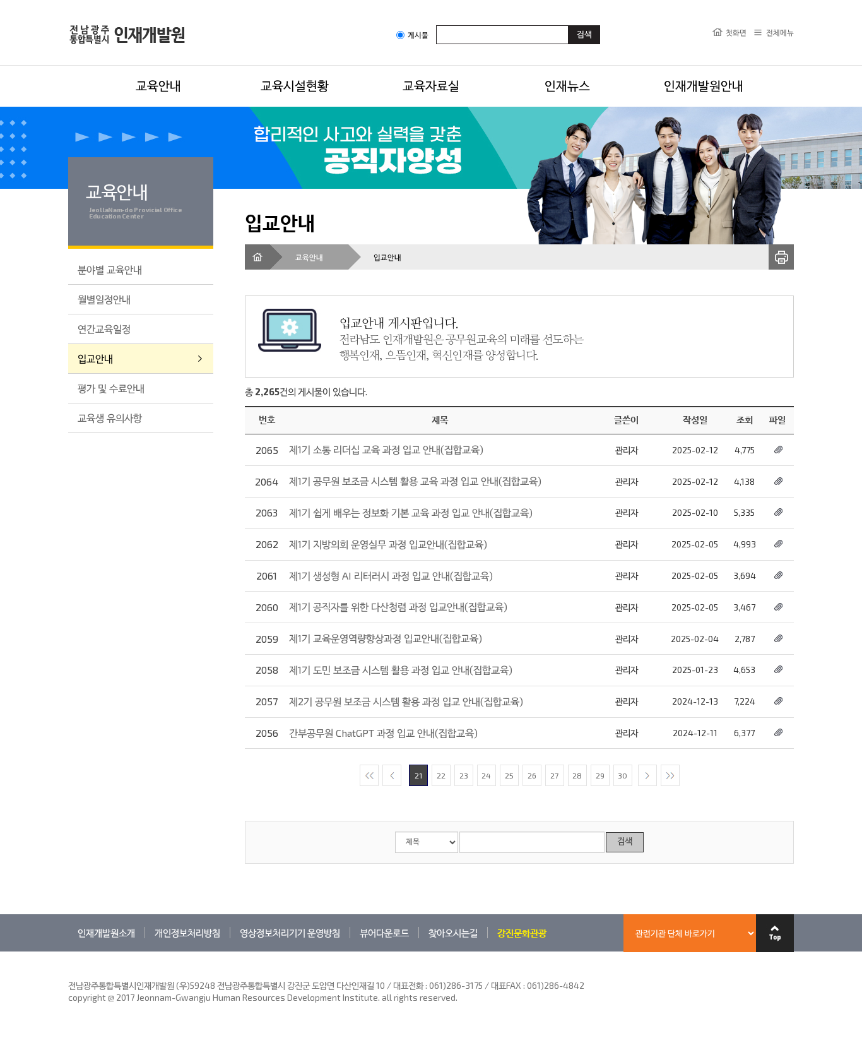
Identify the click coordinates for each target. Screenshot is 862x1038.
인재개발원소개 (106, 932)
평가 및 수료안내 (111, 388)
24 (486, 775)
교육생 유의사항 (110, 418)
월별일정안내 (104, 299)
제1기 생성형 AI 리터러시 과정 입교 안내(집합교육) (391, 576)
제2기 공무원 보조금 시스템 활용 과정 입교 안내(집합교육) (406, 701)
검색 (624, 842)
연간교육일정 (104, 329)
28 (577, 775)
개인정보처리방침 (187, 932)
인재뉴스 (567, 85)
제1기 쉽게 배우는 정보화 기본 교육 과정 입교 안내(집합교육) (411, 512)
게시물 (418, 35)
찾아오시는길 (453, 932)
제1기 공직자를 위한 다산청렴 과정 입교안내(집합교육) (398, 606)
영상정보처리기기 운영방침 (290, 932)
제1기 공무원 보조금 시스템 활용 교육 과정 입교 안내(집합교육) (415, 481)
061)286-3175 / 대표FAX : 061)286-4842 (506, 985)
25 (509, 775)
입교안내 (95, 358)
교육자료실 (431, 85)
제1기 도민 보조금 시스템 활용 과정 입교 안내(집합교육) (400, 670)
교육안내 (158, 85)
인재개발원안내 (703, 85)
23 (463, 775)
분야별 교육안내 (110, 269)
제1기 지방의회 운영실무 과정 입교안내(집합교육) (388, 544)
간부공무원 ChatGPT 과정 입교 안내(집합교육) (383, 733)
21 (418, 775)
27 (554, 775)
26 (532, 775)
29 (600, 775)
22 (441, 775)
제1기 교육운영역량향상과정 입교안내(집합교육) (385, 638)
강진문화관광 (521, 932)
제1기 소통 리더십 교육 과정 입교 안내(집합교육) (386, 449)
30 (622, 775)
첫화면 (736, 32)
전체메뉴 (780, 32)
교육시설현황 (295, 85)
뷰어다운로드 (384, 932)
